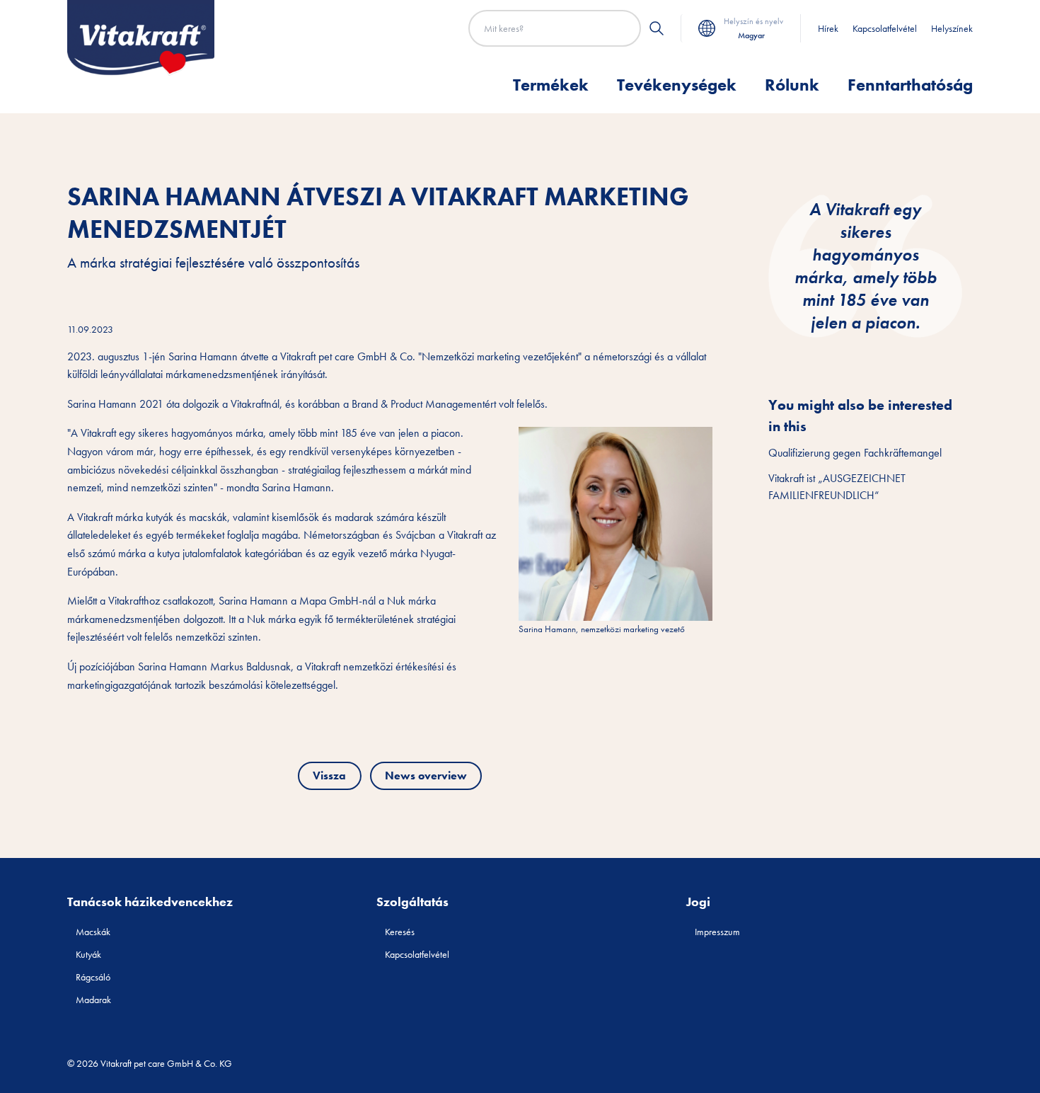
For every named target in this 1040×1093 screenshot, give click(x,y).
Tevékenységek (676, 85)
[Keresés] (657, 28)
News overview (426, 775)
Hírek (828, 28)
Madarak (93, 999)
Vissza (329, 775)
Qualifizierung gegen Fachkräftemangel (855, 452)
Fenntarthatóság (910, 85)
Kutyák (88, 954)
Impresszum (717, 931)
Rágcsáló (93, 977)
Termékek (551, 85)
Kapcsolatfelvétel (885, 28)
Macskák (93, 931)
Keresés (400, 931)
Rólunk (792, 85)
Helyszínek (952, 28)
